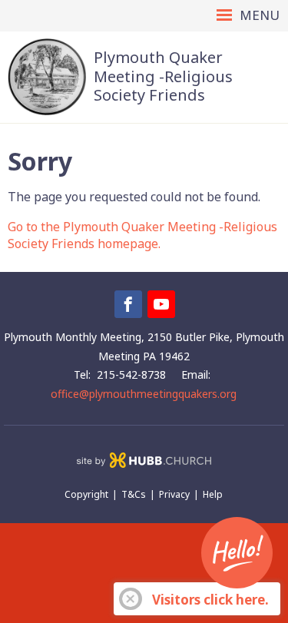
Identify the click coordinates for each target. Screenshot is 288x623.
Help (213, 494)
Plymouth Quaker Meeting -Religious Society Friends (163, 76)
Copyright (86, 494)
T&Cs (133, 494)
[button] (144, 15)
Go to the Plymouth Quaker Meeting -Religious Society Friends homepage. (142, 235)
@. (144, 393)
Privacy (174, 494)
